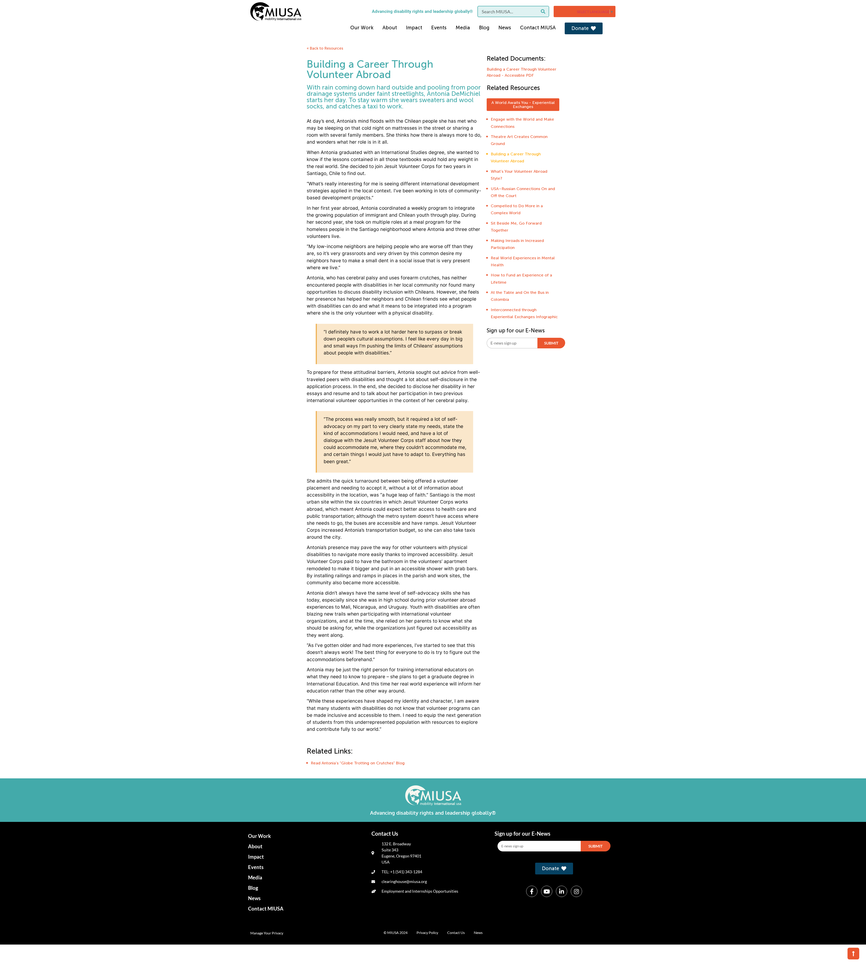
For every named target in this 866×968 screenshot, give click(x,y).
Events (439, 28)
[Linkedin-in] (561, 891)
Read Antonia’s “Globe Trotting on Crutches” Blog (358, 763)
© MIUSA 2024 (396, 932)
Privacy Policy (427, 932)
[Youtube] (546, 891)
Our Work (361, 28)
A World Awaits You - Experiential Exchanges (523, 104)
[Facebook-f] (531, 891)
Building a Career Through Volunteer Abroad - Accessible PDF (521, 72)
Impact (414, 28)
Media (463, 28)
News (504, 28)
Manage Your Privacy (266, 933)
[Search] (543, 11)
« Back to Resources (325, 48)
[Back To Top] (853, 953)
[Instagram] (576, 891)
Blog (484, 28)
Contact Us (456, 932)
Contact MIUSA (538, 28)
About (389, 28)
